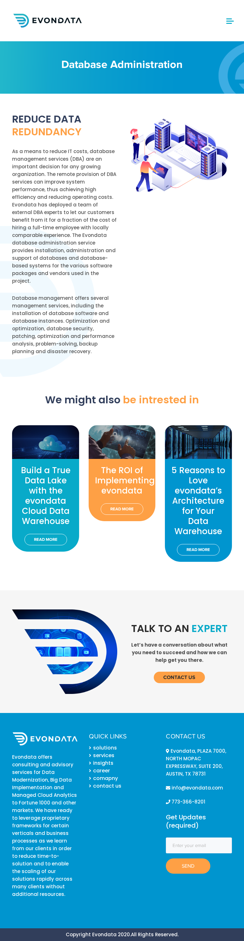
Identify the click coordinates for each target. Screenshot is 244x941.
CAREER (101, 770)
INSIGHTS (103, 763)
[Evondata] (47, 20)
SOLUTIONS (105, 747)
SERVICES (103, 755)
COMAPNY (105, 778)
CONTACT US (107, 786)
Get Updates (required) (186, 821)
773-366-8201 (187, 801)
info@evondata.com (196, 787)
